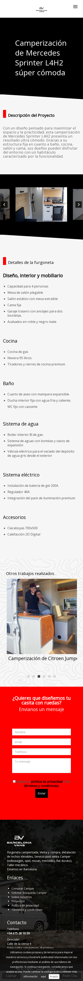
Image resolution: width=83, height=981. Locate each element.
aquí (43, 976)
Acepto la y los (43, 783)
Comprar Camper (22, 888)
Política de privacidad (25, 905)
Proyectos (18, 901)
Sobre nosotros (21, 897)
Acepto (54, 976)
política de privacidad (46, 781)
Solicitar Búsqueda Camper (29, 893)
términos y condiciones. (41, 786)
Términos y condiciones (27, 910)
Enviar (42, 793)
